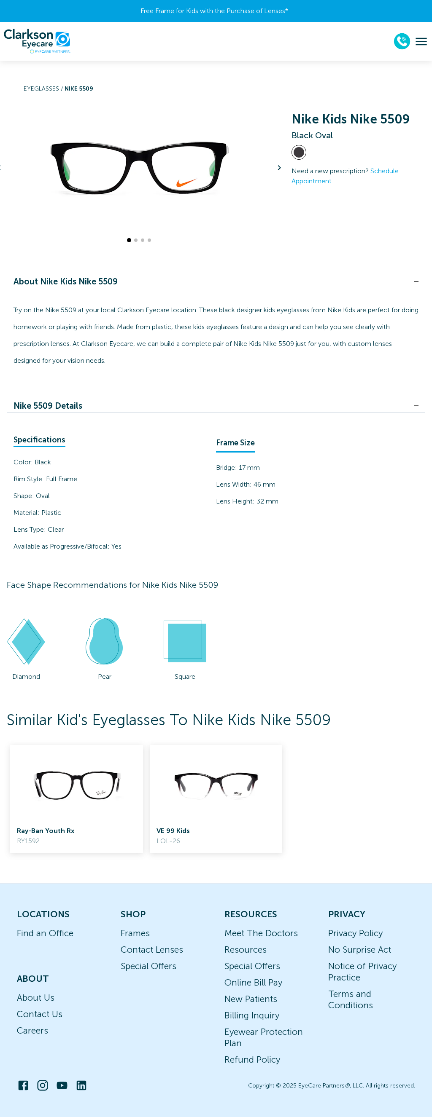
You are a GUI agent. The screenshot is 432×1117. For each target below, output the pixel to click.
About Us (35, 997)
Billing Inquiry (251, 1015)
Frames (135, 933)
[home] (37, 41)
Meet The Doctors (261, 933)
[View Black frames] (299, 152)
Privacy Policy (355, 933)
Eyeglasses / (44, 88)
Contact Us (39, 1014)
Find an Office (45, 933)
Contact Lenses (152, 949)
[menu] (421, 41)
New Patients (250, 999)
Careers (32, 1030)
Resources (245, 949)
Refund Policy (252, 1059)
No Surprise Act (359, 949)
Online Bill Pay (253, 982)
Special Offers (148, 966)
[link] (76, 799)
